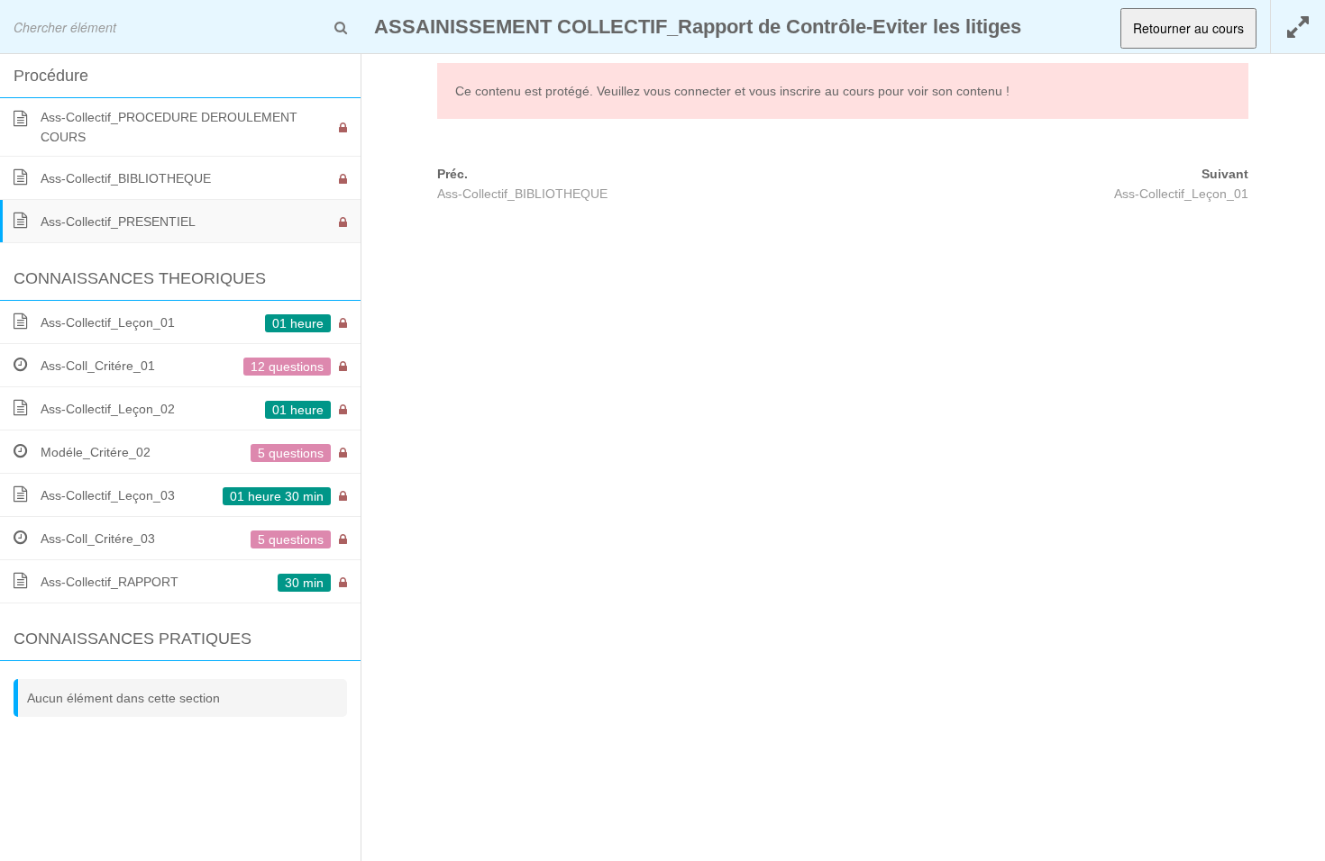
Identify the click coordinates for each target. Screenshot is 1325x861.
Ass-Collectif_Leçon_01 (1181, 193)
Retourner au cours (1188, 28)
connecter (702, 91)
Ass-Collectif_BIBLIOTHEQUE (522, 193)
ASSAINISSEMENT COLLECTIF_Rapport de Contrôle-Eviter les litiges (697, 26)
